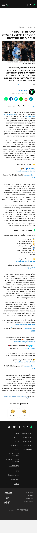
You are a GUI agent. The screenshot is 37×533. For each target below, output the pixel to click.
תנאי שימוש (15, 479)
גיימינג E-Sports (13, 475)
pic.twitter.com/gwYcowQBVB (24, 342)
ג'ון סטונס (23, 396)
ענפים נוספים (27, 449)
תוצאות (16, 441)
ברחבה (16, 449)
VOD (17, 433)
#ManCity (31, 169)
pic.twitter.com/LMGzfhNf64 (25, 362)
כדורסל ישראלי (27, 441)
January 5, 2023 (29, 268)
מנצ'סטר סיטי (24, 85)
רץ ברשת (16, 437)
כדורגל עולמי (31, 27)
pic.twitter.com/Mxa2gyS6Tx (25, 324)
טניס (17, 471)
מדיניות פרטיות (16, 484)
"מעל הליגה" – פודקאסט (14, 454)
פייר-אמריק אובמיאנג (8, 396)
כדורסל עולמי (27, 445)
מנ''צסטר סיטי (17, 396)
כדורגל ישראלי (27, 433)
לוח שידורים (15, 445)
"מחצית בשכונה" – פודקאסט (12, 460)
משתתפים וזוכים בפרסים (14, 466)
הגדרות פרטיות (28, 501)
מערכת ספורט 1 (22, 90)
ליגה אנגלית (21, 27)
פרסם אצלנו (29, 492)
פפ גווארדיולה (31, 397)
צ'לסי (18, 85)
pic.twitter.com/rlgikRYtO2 (25, 261)
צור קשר (30, 495)
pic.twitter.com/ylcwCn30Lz (25, 171)
